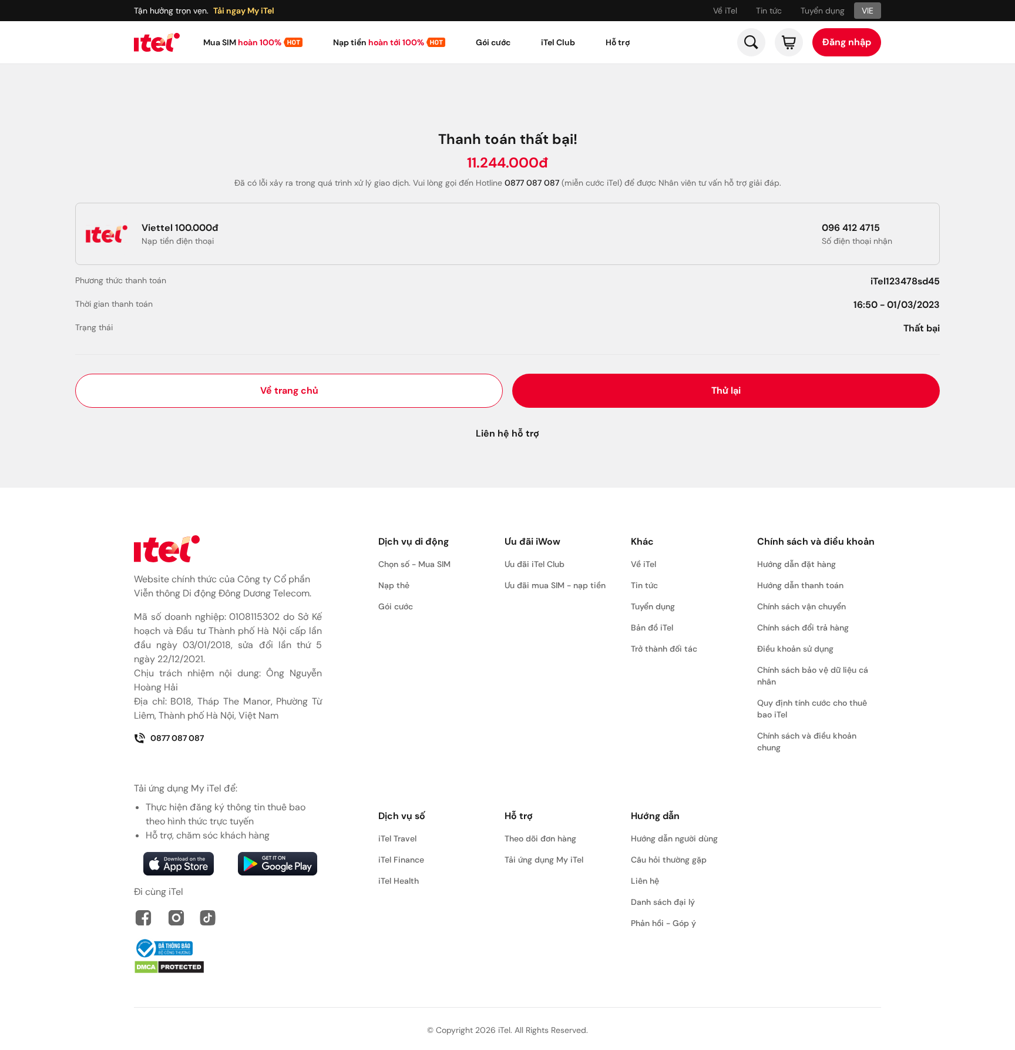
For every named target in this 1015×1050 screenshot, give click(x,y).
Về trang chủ (289, 390)
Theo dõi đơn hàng (540, 838)
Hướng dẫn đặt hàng (796, 564)
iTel (504, 1030)
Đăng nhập (846, 42)
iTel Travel (397, 838)
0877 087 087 (177, 738)
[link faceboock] (143, 917)
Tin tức (769, 10)
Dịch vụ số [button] (401, 816)
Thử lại (726, 390)
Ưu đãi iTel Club (534, 564)
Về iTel (725, 10)
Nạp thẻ (393, 585)
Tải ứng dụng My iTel (544, 859)
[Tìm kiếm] (751, 42)
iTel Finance (401, 859)
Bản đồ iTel (652, 627)
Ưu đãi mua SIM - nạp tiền (555, 585)
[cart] (789, 42)
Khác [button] (642, 541)
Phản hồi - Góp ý (663, 923)
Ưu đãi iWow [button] (532, 541)
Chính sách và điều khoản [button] (816, 541)
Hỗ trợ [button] (519, 816)
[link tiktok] (208, 918)
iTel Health (398, 880)
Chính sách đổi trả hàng (803, 627)
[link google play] (277, 863)
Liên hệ (645, 880)
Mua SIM (242, 42)
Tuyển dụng (823, 10)
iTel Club (558, 42)
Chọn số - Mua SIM (414, 564)
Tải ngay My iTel (243, 10)
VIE (867, 10)
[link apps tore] (178, 863)
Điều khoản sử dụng (795, 648)
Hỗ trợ (618, 42)
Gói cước (493, 42)
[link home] (157, 42)
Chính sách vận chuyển (801, 606)
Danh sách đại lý (663, 902)
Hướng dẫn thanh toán (800, 585)
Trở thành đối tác (664, 648)
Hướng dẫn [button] (655, 816)
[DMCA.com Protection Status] (228, 967)
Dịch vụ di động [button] (413, 541)
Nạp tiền (378, 42)
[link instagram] (176, 917)
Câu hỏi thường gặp (669, 859)
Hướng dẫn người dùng (674, 838)
